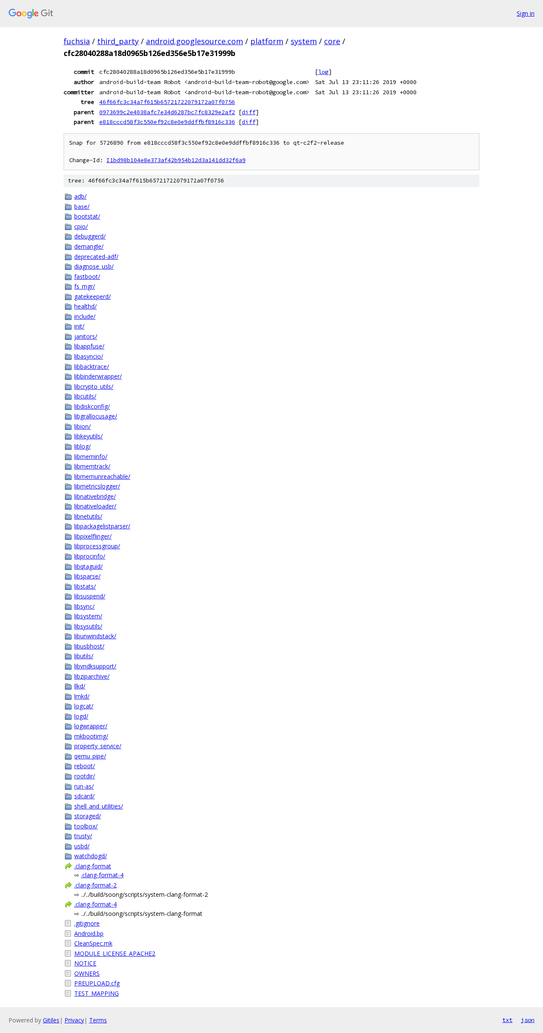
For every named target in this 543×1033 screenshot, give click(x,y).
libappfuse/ (89, 346)
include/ (84, 316)
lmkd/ (82, 696)
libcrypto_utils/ (93, 386)
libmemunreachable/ (102, 476)
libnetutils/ (88, 516)
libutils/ (83, 656)
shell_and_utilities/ (98, 806)
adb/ (80, 196)
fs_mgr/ (84, 286)
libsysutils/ (88, 626)
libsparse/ (87, 576)
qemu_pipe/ (90, 756)
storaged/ (87, 816)
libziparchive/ (91, 676)
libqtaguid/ (88, 566)
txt (507, 1020)
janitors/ (85, 336)
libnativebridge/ (95, 496)
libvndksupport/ (95, 666)
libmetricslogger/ (97, 486)
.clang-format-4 (102, 875)
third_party (118, 41)
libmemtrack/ (92, 466)
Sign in (526, 13)
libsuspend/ (89, 596)
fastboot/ (87, 276)
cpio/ (81, 226)
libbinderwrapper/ (98, 376)
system (304, 41)
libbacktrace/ (91, 366)
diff (248, 112)
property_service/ (97, 746)
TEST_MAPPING (96, 993)
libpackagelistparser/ (102, 526)
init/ (79, 326)
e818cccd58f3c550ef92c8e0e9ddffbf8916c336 (167, 122)
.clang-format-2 (95, 885)
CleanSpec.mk (93, 943)
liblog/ (82, 446)
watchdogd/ (90, 856)
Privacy (74, 1020)
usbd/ (82, 846)
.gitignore (87, 923)
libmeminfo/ (90, 456)
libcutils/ (85, 396)
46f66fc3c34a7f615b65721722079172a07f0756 (167, 102)
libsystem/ (88, 616)
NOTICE (85, 963)
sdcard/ (84, 796)
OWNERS (87, 973)
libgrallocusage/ (95, 416)
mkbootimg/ (91, 736)
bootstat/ (87, 216)
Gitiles (51, 1020)
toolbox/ (86, 826)
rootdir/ (84, 776)
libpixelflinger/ (93, 536)
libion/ (82, 426)
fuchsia (77, 41)
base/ (82, 206)
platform (266, 41)
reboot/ (84, 766)
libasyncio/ (88, 356)
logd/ (81, 716)
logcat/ (83, 706)
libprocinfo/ (89, 556)
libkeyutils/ (88, 436)
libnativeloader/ (95, 506)
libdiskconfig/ (92, 406)
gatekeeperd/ (92, 296)
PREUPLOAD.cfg (97, 983)
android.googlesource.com (194, 41)
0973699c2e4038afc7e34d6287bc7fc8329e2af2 (167, 112)
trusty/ (83, 836)
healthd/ (85, 306)
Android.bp (89, 933)
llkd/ (79, 686)
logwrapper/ (90, 726)
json (528, 1020)
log (323, 72)
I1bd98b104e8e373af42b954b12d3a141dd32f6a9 (176, 160)
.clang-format (92, 866)
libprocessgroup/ (97, 546)
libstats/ (85, 586)
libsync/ (84, 606)
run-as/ (84, 786)
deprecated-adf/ (96, 257)
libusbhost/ (89, 646)
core (332, 41)
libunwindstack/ (95, 636)
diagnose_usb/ (94, 266)
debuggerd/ (90, 236)
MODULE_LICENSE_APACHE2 (114, 953)
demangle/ (89, 246)
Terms (98, 1020)
